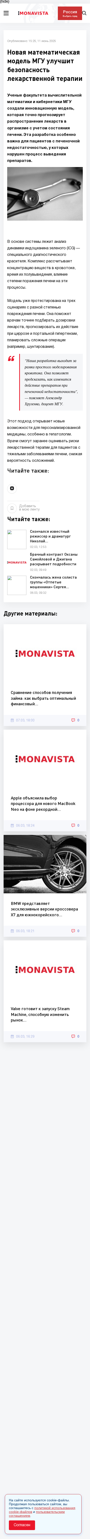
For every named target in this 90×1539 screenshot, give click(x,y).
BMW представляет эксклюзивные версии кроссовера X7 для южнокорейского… (44, 909)
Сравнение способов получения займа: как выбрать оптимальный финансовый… (43, 698)
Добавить (29, 508)
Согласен (22, 1525)
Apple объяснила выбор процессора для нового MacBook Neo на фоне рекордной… (43, 803)
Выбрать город (70, 16)
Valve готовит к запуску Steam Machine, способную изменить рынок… (40, 1014)
